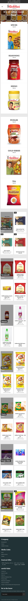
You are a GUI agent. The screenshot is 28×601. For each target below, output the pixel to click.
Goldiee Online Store (7, 599)
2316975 (18, 0)
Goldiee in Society (4, 545)
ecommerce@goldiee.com (14, 2)
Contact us (3, 571)
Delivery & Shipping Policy (6, 577)
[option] (14, 17)
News (2, 552)
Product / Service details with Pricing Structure (10, 584)
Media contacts (4, 554)
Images (2, 556)
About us (3, 575)
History (2, 544)
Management (4, 542)
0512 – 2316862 (12, 0)
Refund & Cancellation (5, 580)
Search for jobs (4, 573)
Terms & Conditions (5, 582)
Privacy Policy (4, 578)
